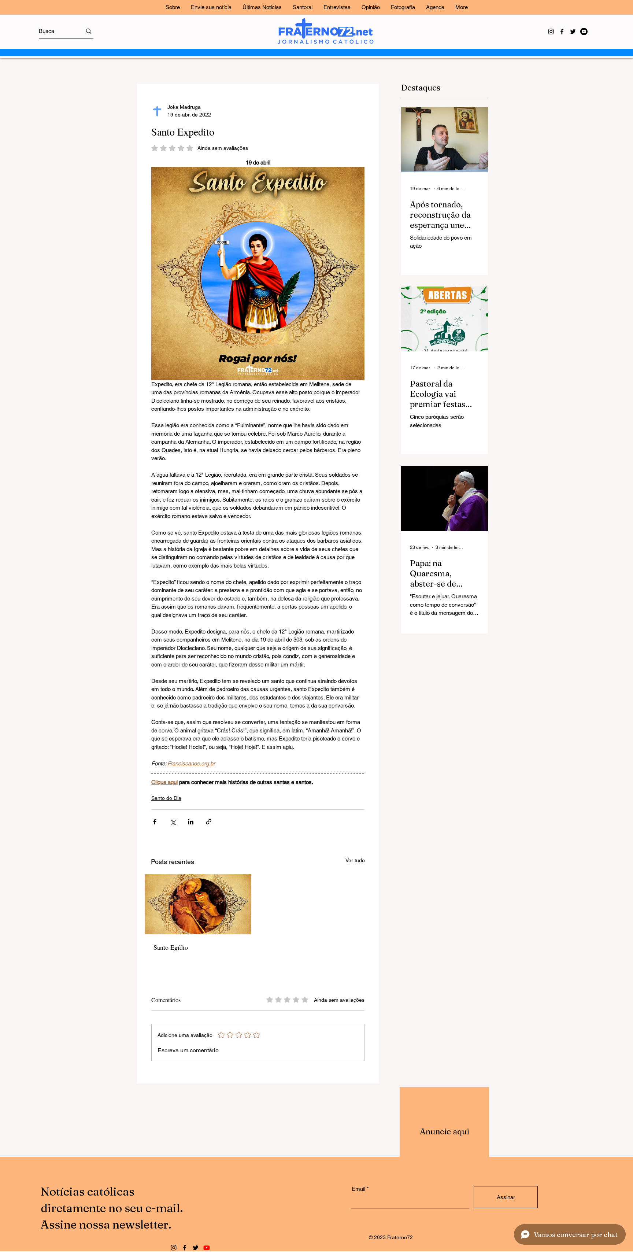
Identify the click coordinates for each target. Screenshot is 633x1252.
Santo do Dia (166, 798)
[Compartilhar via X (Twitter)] (172, 821)
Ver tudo (355, 860)
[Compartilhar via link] (208, 821)
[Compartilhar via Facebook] (154, 821)
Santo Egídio (170, 947)
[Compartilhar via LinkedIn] (190, 821)
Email (358, 1189)
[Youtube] (584, 31)
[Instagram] (551, 31)
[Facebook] (562, 31)
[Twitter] (573, 31)
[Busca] (88, 31)
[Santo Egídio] (198, 904)
